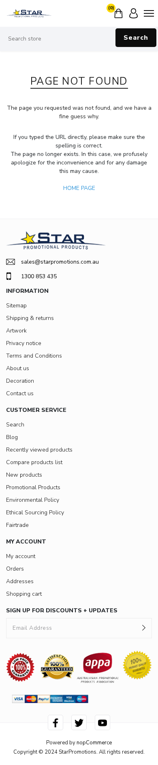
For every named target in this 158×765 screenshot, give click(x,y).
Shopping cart (24, 594)
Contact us (20, 393)
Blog (12, 437)
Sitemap (16, 305)
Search (136, 37)
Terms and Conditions (34, 356)
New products (24, 475)
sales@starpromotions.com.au (60, 262)
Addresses (20, 581)
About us (17, 368)
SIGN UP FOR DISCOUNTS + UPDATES (61, 610)
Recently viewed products (39, 450)
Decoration (20, 381)
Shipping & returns (30, 318)
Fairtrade (17, 525)
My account (20, 556)
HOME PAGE (79, 188)
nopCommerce (94, 742)
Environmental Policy (32, 500)
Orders (15, 569)
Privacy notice (23, 343)
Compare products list (34, 462)
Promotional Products (33, 487)
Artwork (16, 331)
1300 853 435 (39, 276)
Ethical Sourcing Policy (35, 512)
